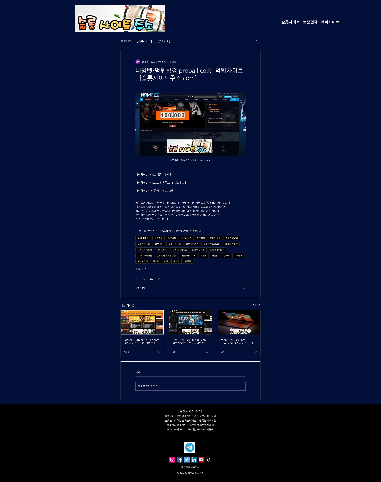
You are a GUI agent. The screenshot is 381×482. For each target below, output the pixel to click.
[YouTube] (201, 459)
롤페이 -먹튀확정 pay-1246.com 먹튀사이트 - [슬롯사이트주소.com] (238, 341)
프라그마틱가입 (144, 255)
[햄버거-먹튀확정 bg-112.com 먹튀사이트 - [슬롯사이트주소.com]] (142, 322)
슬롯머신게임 (198, 249)
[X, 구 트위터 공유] (144, 278)
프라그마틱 (162, 249)
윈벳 (166, 261)
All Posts (126, 41)
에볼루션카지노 (188, 255)
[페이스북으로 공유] (136, 278)
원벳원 (156, 261)
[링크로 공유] (158, 278)
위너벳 (176, 261)
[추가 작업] (244, 61)
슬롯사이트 (186, 238)
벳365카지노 (143, 238)
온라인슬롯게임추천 (166, 255)
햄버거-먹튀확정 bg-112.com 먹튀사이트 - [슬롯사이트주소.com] (141, 341)
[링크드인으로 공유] (151, 278)
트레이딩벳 (142, 261)
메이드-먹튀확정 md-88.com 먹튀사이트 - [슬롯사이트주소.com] (190, 341)
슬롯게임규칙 (231, 238)
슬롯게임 (159, 244)
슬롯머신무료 (143, 244)
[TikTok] (209, 459)
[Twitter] (187, 459)
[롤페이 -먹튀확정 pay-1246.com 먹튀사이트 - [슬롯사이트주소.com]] (238, 322)
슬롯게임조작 (231, 244)
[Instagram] (172, 459)
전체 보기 (256, 305)
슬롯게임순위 (192, 244)
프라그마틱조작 (144, 249)
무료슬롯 (158, 238)
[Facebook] (179, 459)
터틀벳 (203, 255)
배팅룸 (188, 261)
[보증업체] (164, 41)
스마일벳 (238, 255)
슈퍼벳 (226, 255)
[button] (256, 41)
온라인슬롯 (215, 238)
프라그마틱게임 (179, 249)
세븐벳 (215, 255)
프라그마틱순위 (217, 249)
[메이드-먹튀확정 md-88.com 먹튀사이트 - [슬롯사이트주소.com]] (190, 322)
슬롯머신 (201, 238)
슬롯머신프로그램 (211, 244)
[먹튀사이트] (144, 41)
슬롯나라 (172, 238)
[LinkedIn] (194, 459)
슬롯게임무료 (174, 244)
